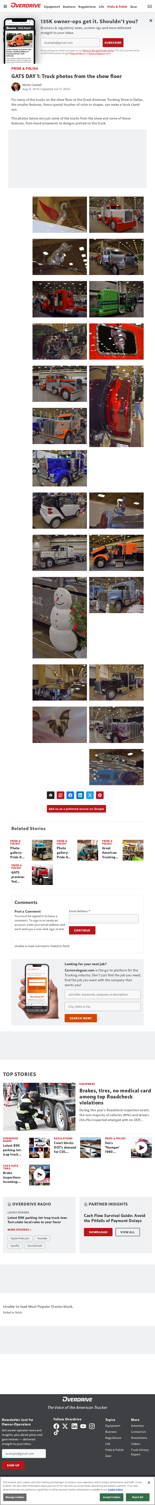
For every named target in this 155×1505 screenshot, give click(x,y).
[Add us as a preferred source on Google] (60, 795)
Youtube (42, 1238)
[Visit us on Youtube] (83, 1426)
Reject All (137, 1497)
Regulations (63, 1138)
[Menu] (5, 6)
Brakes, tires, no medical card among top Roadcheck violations (115, 1097)
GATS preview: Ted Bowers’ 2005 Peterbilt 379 (18, 877)
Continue (82, 930)
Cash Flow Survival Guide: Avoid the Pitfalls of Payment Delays (114, 1218)
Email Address (79, 911)
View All (127, 1232)
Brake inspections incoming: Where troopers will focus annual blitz (13, 1177)
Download (98, 1232)
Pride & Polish (24, 68)
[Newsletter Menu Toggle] (149, 6)
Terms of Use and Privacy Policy (98, 50)
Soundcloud (34, 1245)
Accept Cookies (111, 1497)
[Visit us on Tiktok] (56, 1432)
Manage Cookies (14, 1497)
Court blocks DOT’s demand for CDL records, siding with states (65, 1147)
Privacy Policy (76, 53)
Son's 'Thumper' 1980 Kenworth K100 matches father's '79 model (116, 1147)
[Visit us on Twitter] (65, 1426)
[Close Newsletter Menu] (150, 20)
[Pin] (100, 795)
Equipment (87, 1083)
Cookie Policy (115, 1489)
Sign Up (13, 1465)
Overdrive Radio (10, 1140)
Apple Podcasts (20, 1238)
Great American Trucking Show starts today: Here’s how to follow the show (110, 853)
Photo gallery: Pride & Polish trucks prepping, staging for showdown (65, 853)
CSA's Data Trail (10, 1167)
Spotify (15, 1245)
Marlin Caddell (32, 85)
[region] (77, 1491)
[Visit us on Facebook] (56, 1426)
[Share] (70, 795)
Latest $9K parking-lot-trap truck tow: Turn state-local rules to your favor (12, 1150)
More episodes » (19, 1229)
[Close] (149, 1482)
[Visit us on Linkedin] (74, 1426)
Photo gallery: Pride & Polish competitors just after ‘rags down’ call (19, 853)
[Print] (50, 795)
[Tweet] (90, 795)
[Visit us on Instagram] (92, 1426)
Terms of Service (96, 53)
